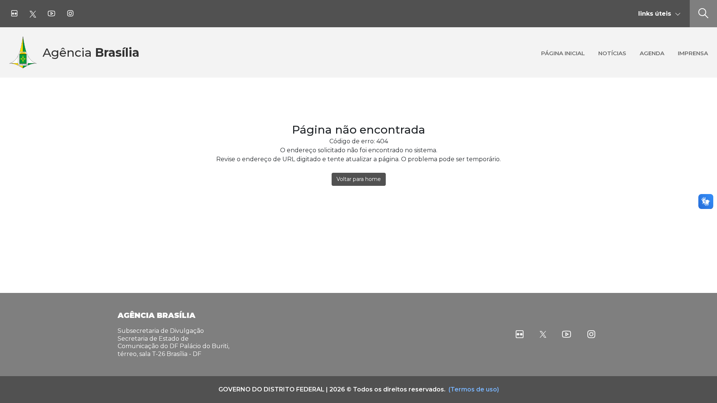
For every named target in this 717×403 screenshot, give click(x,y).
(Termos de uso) (473, 389)
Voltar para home (358, 179)
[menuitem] (563, 52)
